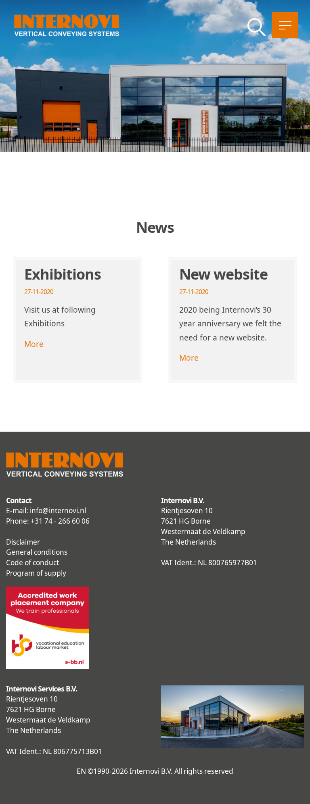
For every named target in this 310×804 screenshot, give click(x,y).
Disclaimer (23, 542)
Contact (18, 500)
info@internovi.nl (58, 510)
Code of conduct (32, 562)
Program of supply (36, 573)
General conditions (36, 552)
